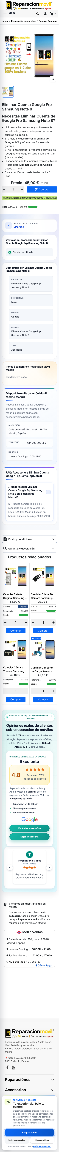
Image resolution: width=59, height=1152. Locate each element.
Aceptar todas (29, 1132)
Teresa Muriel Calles (29, 860)
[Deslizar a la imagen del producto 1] (8, 92)
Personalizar (42, 1140)
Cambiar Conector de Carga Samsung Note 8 (42, 669)
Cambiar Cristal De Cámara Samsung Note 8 (42, 596)
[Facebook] (7, 1068)
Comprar (42, 189)
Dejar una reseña (29, 836)
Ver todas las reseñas (29, 828)
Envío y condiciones (20, 539)
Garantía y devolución (21, 548)
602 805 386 (17, 961)
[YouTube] (13, 1068)
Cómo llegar (45, 965)
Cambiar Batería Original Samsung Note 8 (13, 596)
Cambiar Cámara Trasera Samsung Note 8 (13, 669)
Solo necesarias (16, 1140)
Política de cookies (42, 1146)
